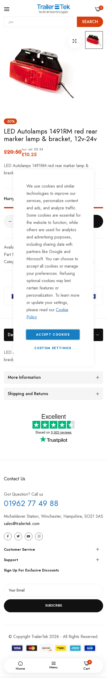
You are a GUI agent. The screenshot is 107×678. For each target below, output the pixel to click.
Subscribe (53, 605)
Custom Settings (52, 348)
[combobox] (38, 22)
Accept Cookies (53, 334)
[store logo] (53, 9)
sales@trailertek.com (21, 524)
